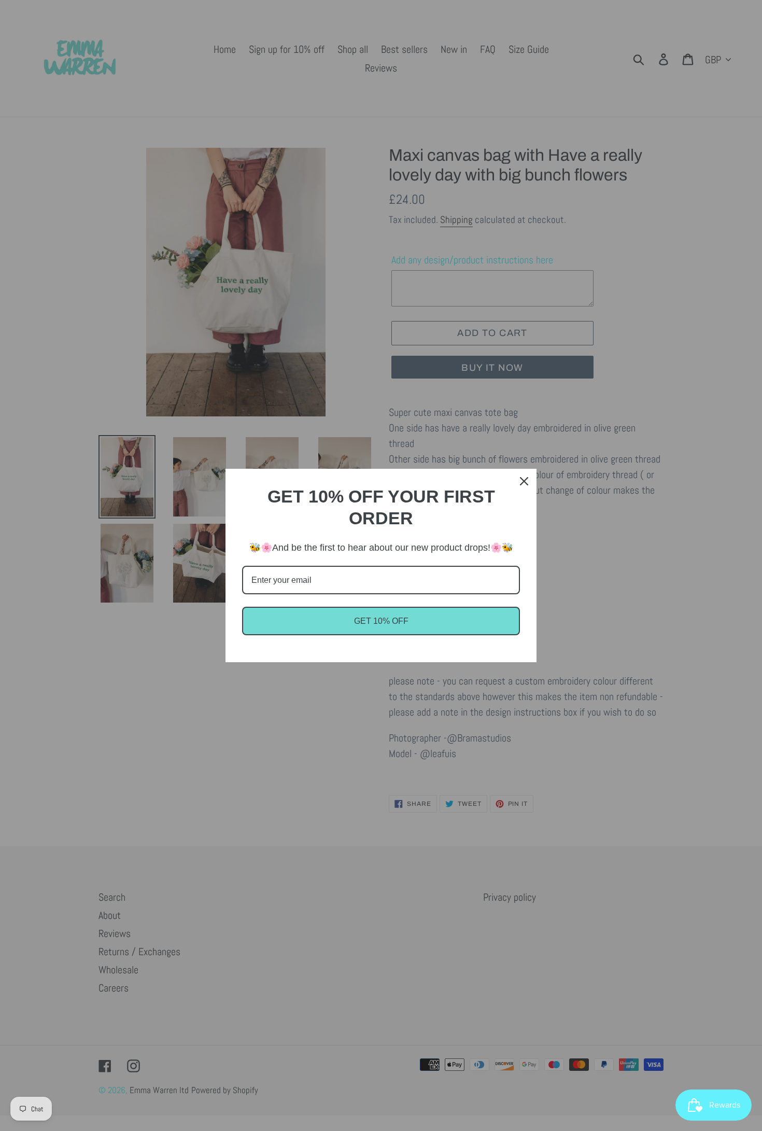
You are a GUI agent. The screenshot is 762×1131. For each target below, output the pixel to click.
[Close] (524, 481)
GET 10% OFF (381, 621)
